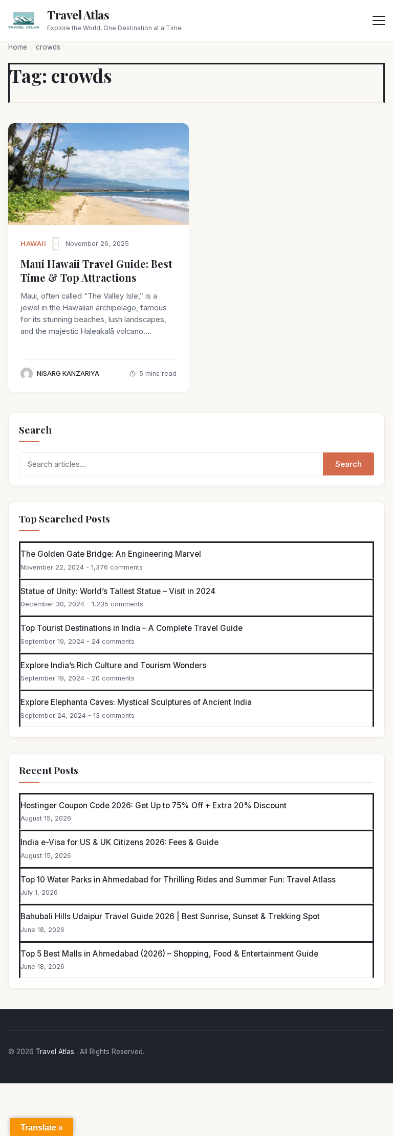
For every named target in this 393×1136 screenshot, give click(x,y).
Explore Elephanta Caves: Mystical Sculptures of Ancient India (136, 702)
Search (348, 464)
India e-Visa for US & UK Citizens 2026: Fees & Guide (119, 842)
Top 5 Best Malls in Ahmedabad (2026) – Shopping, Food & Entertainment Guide (169, 954)
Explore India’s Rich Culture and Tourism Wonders (113, 665)
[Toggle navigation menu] (379, 20)
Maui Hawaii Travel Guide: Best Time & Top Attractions (96, 270)
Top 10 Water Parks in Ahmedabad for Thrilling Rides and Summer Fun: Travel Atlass (178, 879)
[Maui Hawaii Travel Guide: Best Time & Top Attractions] (98, 174)
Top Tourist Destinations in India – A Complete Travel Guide (131, 628)
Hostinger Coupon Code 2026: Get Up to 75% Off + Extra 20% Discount (153, 805)
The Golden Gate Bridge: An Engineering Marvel (110, 554)
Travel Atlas (78, 14)
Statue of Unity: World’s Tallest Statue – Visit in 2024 (117, 591)
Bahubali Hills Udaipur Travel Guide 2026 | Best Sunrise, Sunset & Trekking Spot (170, 916)
